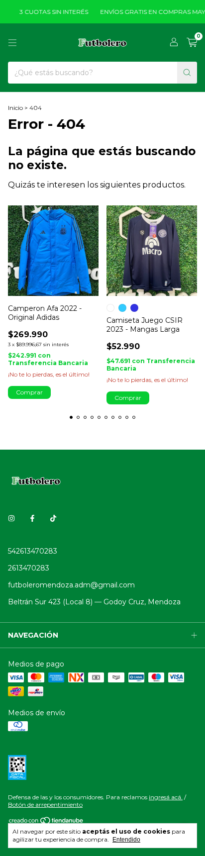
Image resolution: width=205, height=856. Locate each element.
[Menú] (12, 42)
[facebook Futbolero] (32, 518)
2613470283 (28, 568)
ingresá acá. (166, 797)
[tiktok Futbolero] (53, 518)
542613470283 (32, 551)
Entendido (126, 839)
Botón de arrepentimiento (45, 804)
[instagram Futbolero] (11, 518)
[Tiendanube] (46, 822)
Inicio (15, 107)
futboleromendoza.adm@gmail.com (71, 584)
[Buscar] (187, 73)
